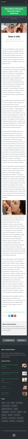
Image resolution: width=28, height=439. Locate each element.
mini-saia (13, 412)
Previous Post (9, 340)
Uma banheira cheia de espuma (9, 372)
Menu (4, 1)
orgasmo (19, 412)
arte (8, 403)
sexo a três (22, 312)
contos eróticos (6, 406)
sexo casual (8, 312)
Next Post (21, 340)
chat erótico (19, 403)
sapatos (4, 415)
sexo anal (4, 418)
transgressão (15, 312)
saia (25, 412)
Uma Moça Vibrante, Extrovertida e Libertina (14, 11)
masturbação (5, 412)
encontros (14, 406)
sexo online (5, 421)
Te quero (3, 386)
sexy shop (12, 421)
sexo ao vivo (12, 418)
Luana (3, 403)
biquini (12, 403)
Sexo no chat (4, 393)
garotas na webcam (7, 409)
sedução (10, 415)
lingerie (16, 409)
